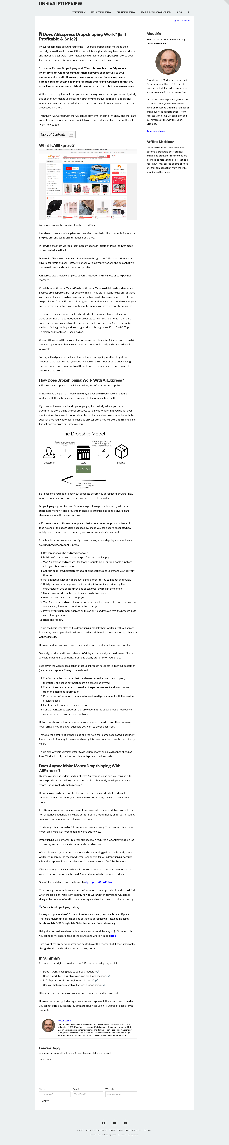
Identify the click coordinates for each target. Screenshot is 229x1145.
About (80, 1130)
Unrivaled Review (60, 3)
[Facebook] (103, 1123)
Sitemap (148, 1130)
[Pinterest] (125, 1123)
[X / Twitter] (114, 1123)
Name (43, 1089)
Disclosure (101, 1130)
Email (76, 1089)
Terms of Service (133, 1130)
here (113, 935)
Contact (90, 1130)
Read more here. (156, 131)
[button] (226, 2)
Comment (45, 1059)
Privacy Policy (116, 1130)
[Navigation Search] (187, 11)
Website (109, 1089)
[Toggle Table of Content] (70, 134)
